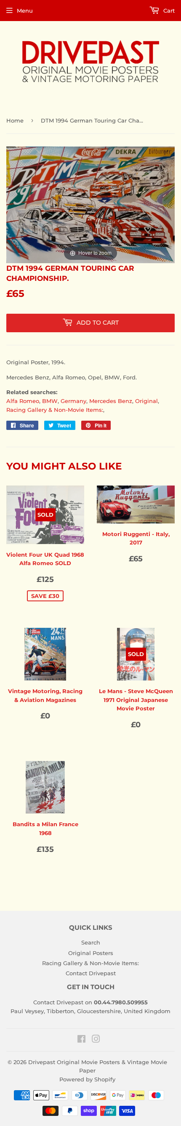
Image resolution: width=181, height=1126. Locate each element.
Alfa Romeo (22, 401)
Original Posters (90, 953)
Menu (25, 10)
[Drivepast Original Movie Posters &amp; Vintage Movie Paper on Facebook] (81, 1040)
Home (15, 120)
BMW (50, 401)
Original (146, 401)
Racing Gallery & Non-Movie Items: (54, 409)
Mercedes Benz (110, 401)
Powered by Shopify (87, 1079)
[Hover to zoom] (90, 204)
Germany (73, 401)
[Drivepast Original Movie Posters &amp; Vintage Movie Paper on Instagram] (96, 1040)
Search (90, 942)
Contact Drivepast (91, 973)
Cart (168, 10)
